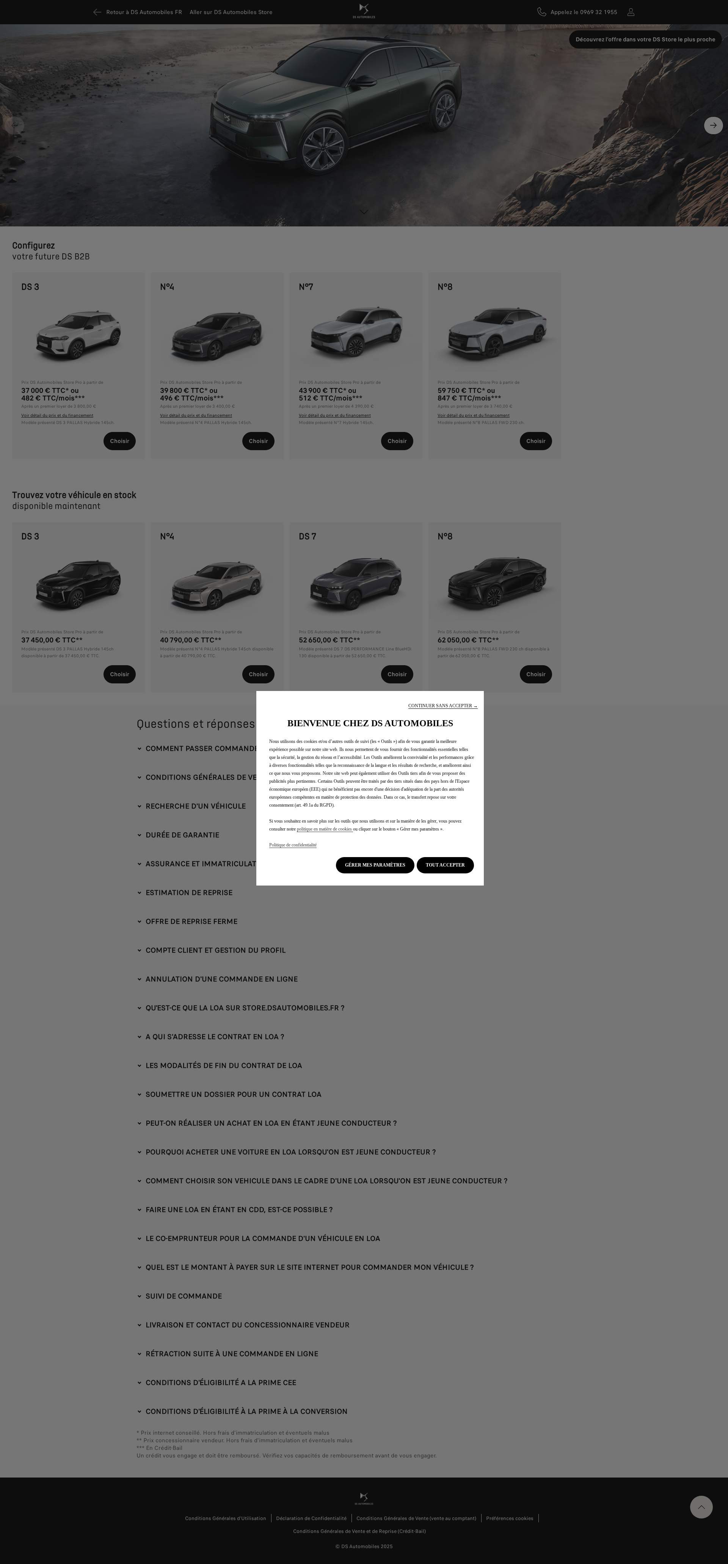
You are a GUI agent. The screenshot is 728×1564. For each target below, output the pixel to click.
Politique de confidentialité (293, 845)
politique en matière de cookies (325, 829)
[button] (443, 706)
